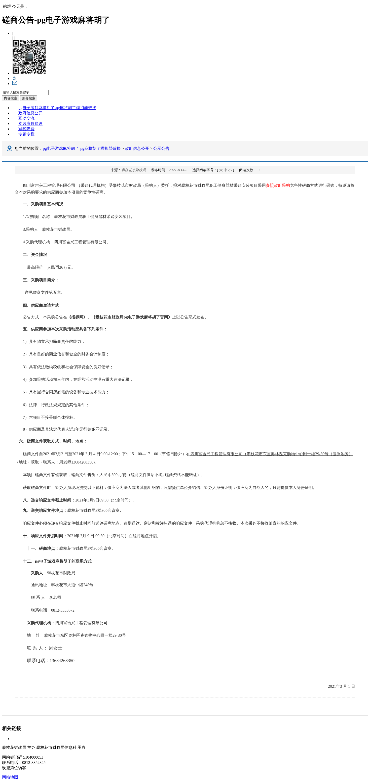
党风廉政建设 (30, 123)
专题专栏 (26, 134)
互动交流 (26, 118)
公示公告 (161, 148)
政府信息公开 (30, 113)
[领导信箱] (14, 83)
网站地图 (10, 777)
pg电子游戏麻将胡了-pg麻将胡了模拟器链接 (57, 108)
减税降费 (26, 129)
